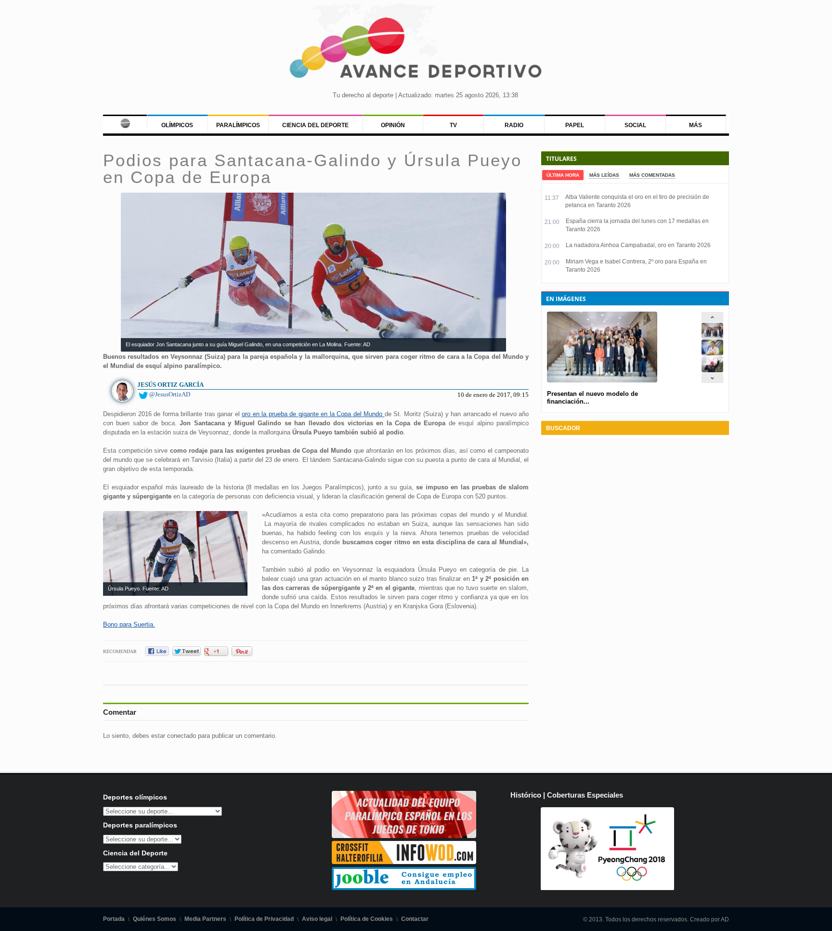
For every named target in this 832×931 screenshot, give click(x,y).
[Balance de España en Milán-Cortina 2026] (712, 353)
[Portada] (125, 121)
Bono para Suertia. (129, 624)
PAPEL (574, 125)
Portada (114, 919)
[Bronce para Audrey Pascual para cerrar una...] (712, 370)
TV (453, 125)
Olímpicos (177, 125)
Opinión (393, 125)
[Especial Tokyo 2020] (404, 835)
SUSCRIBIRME (464, 894)
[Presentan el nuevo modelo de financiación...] (712, 336)
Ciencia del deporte (315, 125)
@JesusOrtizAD (169, 394)
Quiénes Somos (154, 919)
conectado (181, 735)
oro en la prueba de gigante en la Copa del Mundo (313, 414)
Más (695, 125)
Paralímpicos (238, 125)
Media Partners (205, 919)
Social (635, 125)
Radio (514, 125)
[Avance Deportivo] (416, 50)
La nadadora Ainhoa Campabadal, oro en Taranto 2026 (638, 245)
